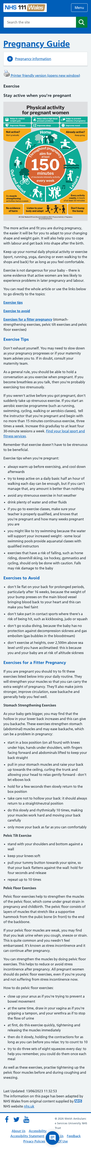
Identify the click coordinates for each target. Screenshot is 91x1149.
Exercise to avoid (16, 311)
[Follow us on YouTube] (26, 1119)
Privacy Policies (34, 1141)
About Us (18, 1131)
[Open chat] (52, 1138)
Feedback (74, 1136)
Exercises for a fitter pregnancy (27, 319)
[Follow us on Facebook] (6, 1119)
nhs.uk (29, 1106)
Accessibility (38, 1131)
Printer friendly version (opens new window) (45, 75)
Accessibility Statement (27, 1136)
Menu (79, 7)
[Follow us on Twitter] (16, 1119)
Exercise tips (13, 302)
